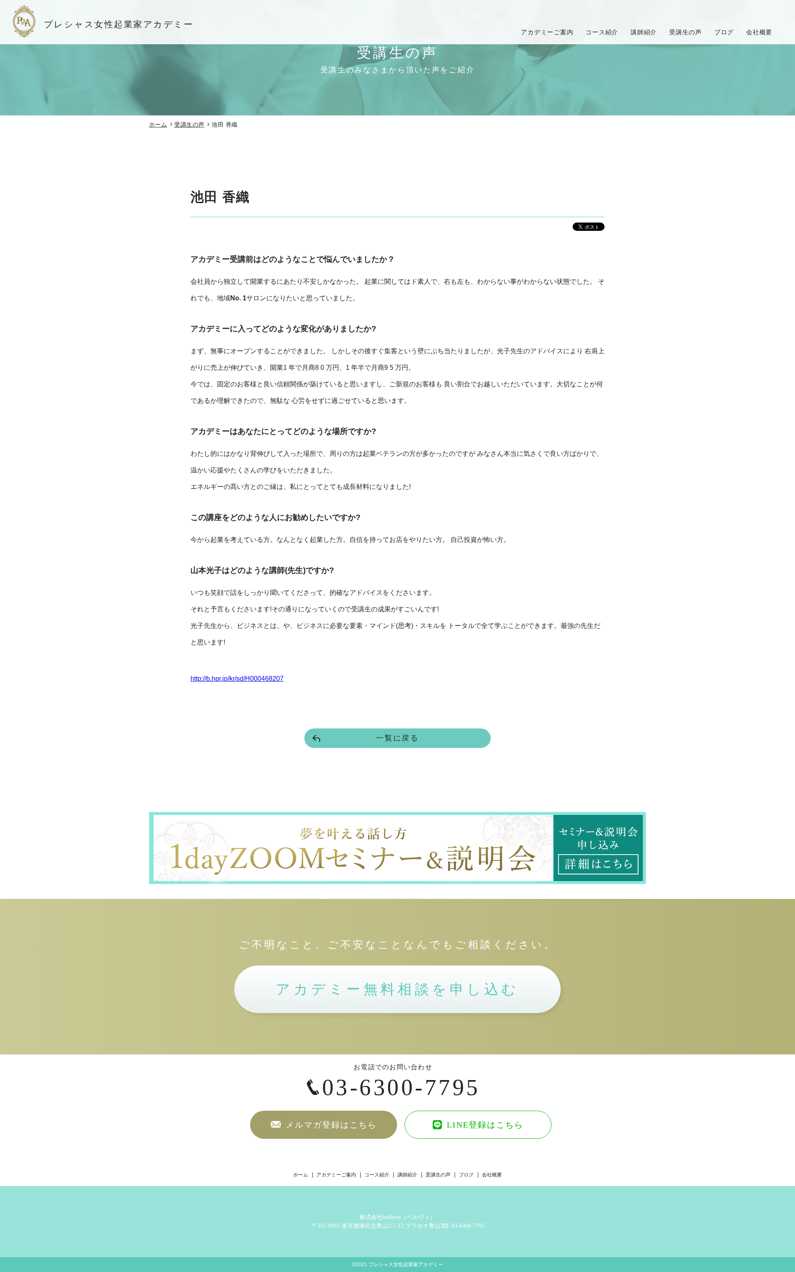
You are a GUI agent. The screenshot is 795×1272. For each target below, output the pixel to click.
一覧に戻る (397, 738)
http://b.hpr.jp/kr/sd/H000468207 (237, 678)
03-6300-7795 (401, 1087)
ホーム (158, 124)
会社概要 (759, 32)
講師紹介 (644, 32)
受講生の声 (685, 32)
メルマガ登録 (330, 1124)
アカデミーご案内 (547, 32)
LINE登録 (483, 1124)
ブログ (724, 32)
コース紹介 (601, 32)
